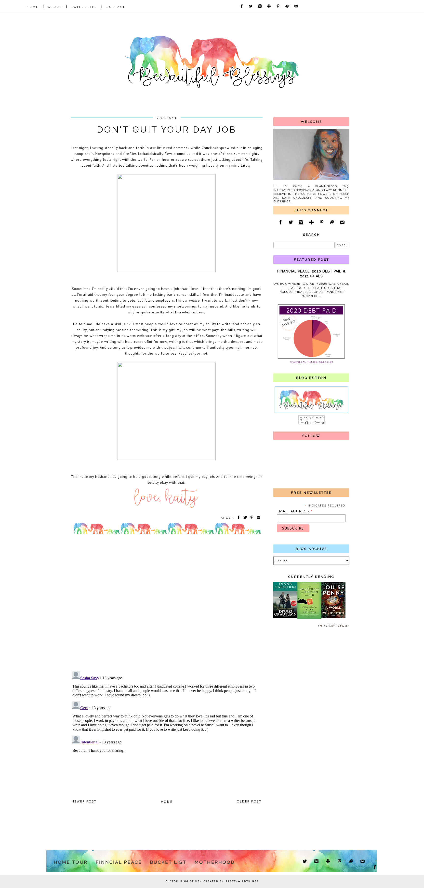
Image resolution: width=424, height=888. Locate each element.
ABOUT (55, 7)
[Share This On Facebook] (237, 518)
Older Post (249, 801)
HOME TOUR (71, 862)
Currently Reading (311, 577)
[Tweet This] (244, 518)
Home (166, 802)
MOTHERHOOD (215, 862)
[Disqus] (166, 604)
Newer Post (84, 801)
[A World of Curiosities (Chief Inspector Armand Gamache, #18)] (333, 617)
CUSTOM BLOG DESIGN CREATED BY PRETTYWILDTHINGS (212, 881)
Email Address (295, 511)
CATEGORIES (84, 7)
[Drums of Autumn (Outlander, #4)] (285, 617)
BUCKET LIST (168, 862)
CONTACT (115, 7)
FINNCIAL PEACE (119, 862)
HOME (32, 7)
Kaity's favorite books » (333, 625)
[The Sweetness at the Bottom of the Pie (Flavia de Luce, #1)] (309, 617)
